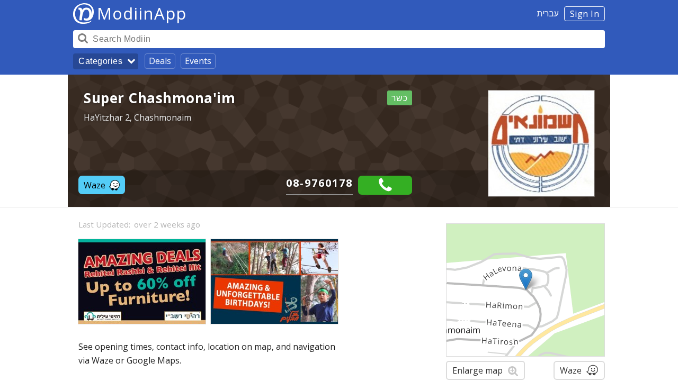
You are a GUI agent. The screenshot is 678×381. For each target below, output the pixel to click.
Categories (100, 61)
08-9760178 (319, 182)
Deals (160, 61)
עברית (548, 13)
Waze (94, 185)
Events (198, 61)
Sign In (585, 13)
